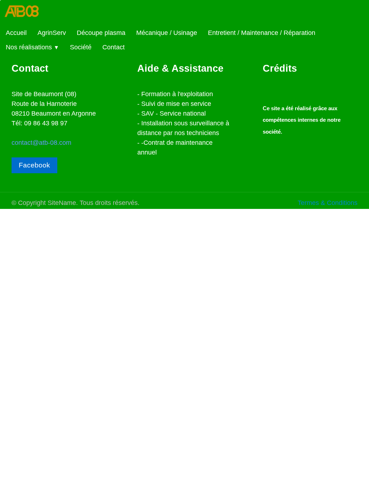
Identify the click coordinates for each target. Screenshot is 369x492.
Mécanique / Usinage (166, 32)
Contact (113, 47)
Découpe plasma (101, 32)
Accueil (16, 32)
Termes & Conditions (327, 202)
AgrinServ (51, 32)
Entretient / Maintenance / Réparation (261, 32)
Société (81, 47)
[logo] (27, 13)
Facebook (34, 165)
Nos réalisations (32, 47)
